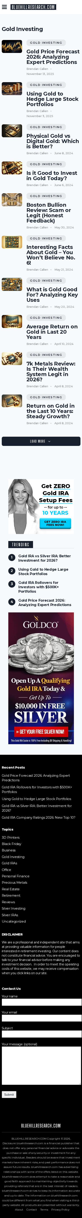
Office (6, 870)
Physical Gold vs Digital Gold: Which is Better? (52, 141)
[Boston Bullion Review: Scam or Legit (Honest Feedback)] (12, 199)
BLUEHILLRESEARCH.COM (33, 7)
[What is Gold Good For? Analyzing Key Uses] (12, 284)
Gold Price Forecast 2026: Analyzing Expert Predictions (52, 57)
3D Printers (11, 837)
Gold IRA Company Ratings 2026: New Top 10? (38, 817)
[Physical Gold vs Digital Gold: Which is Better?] (12, 130)
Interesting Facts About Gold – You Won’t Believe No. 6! (50, 255)
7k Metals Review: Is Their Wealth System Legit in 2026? (50, 371)
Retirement (11, 895)
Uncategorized (14, 921)
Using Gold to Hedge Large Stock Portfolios (52, 99)
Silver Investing (13, 908)
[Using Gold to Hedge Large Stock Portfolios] (12, 88)
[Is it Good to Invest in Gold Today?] (12, 167)
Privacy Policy (60, 1209)
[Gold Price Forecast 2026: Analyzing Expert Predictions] (12, 46)
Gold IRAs (9, 863)
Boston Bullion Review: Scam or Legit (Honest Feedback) (48, 212)
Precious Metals (14, 882)
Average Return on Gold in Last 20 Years (52, 332)
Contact (31, 1209)
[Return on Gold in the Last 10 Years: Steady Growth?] (12, 401)
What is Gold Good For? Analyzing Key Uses (52, 295)
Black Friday (11, 844)
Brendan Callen (37, 69)
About (19, 1209)
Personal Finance (16, 876)
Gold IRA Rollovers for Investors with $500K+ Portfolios (38, 587)
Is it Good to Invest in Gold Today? (51, 175)
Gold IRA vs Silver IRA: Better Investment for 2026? (44, 558)
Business (9, 850)
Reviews (8, 902)
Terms (44, 1209)
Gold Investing (46, 42)
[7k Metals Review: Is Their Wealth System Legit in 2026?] (12, 358)
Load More (37, 441)
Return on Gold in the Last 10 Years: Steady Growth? (50, 411)
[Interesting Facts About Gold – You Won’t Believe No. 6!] (12, 242)
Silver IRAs (10, 915)
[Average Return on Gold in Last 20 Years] (12, 321)
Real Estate (11, 889)
